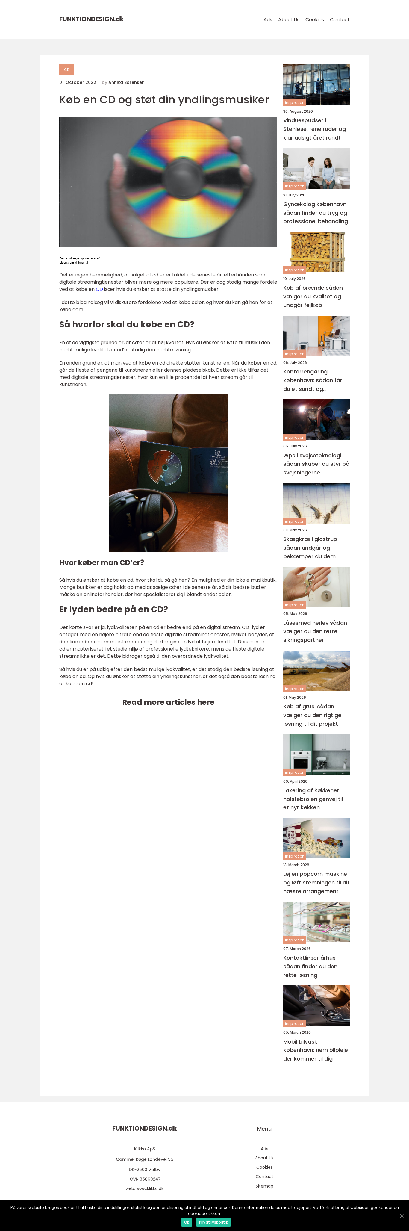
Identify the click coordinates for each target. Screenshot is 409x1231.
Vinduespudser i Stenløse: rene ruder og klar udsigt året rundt (314, 129)
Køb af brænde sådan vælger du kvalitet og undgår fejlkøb (313, 296)
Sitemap (264, 1186)
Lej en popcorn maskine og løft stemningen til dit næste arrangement (316, 882)
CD (66, 69)
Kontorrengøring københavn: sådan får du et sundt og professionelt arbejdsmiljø (312, 380)
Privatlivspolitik (213, 1222)
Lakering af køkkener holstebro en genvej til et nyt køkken (313, 799)
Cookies (314, 19)
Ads (267, 19)
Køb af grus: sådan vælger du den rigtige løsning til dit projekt (312, 715)
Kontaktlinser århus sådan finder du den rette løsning (310, 966)
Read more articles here (168, 702)
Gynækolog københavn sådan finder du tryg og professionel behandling (315, 212)
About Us (288, 19)
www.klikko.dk (149, 1188)
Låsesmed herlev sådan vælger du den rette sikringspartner (315, 631)
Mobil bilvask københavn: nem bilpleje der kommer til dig (315, 1050)
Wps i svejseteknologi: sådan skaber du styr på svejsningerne (316, 464)
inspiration (295, 102)
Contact (340, 19)
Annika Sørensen (126, 82)
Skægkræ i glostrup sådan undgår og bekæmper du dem (310, 547)
